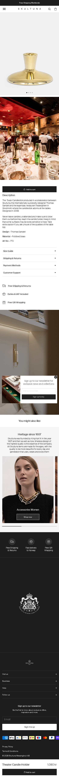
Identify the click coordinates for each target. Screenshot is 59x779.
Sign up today (38, 397)
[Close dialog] (55, 377)
